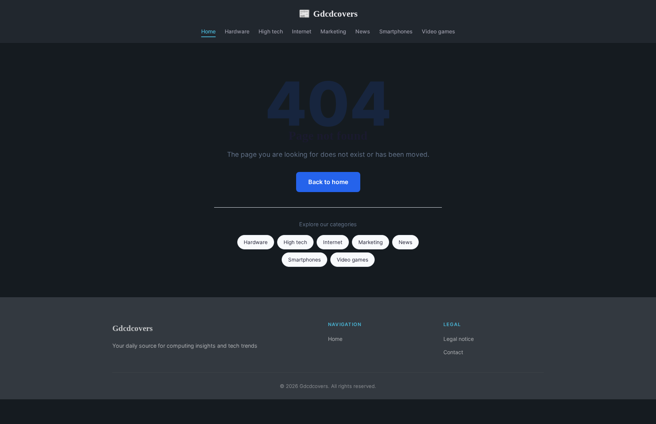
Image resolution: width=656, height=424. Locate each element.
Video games (438, 31)
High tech (271, 31)
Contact (453, 352)
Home (208, 31)
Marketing (333, 31)
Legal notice (458, 339)
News (362, 31)
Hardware (237, 31)
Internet (301, 31)
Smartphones (396, 31)
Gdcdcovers (328, 14)
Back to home (328, 182)
